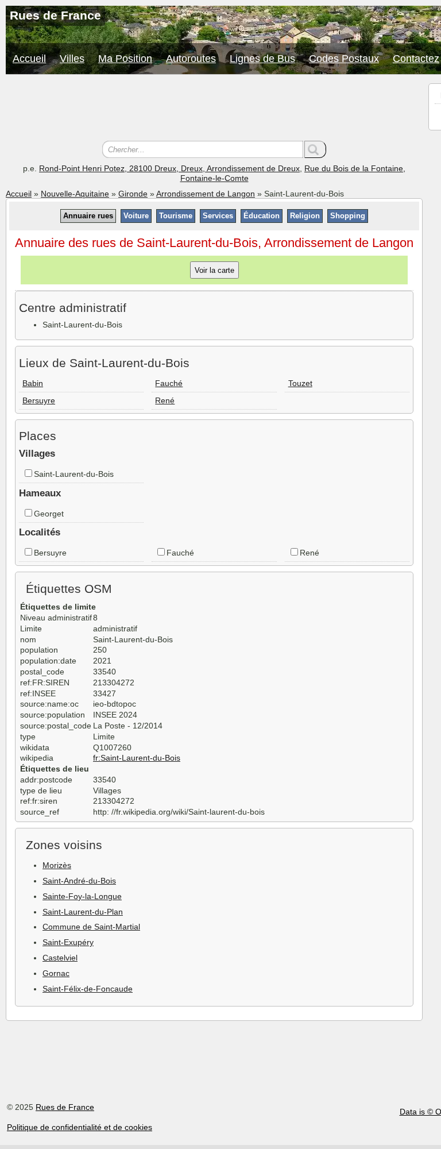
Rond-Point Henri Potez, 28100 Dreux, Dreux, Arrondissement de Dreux (169, 168)
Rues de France (65, 1107)
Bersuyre (38, 400)
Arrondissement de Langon (205, 193)
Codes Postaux (344, 58)
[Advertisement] (214, 109)
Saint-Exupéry (68, 942)
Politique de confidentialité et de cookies (79, 1127)
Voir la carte (214, 270)
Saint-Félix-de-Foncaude (87, 988)
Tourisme (175, 215)
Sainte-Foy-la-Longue (82, 896)
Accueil (29, 58)
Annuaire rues (88, 215)
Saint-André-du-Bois (79, 880)
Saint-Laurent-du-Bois (74, 474)
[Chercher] (315, 149)
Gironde (133, 193)
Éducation (261, 215)
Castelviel (60, 957)
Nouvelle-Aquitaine (75, 193)
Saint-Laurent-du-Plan (82, 911)
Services (218, 215)
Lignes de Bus (262, 58)
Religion (305, 215)
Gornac (55, 973)
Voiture (136, 215)
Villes (72, 58)
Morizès (56, 865)
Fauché (169, 383)
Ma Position (125, 58)
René (165, 400)
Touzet (300, 383)
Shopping (347, 215)
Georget (49, 513)
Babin (32, 383)
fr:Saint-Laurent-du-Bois (136, 757)
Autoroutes (191, 58)
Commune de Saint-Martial (91, 926)
